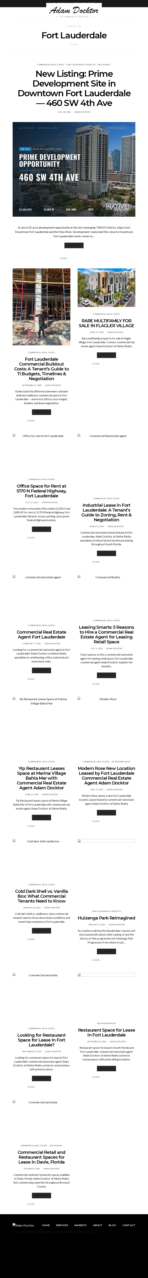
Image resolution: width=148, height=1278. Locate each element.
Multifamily (104, 64)
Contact (128, 1225)
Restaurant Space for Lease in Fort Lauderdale (106, 1032)
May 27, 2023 (97, 789)
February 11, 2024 (32, 643)
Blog (112, 1225)
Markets (80, 1225)
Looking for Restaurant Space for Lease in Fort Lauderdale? (41, 1039)
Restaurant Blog (121, 761)
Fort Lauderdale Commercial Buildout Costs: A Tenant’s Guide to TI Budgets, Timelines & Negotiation (41, 369)
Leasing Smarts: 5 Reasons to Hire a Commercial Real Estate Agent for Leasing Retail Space (106, 634)
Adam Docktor (82, 112)
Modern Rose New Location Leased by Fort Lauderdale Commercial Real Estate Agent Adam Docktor (106, 776)
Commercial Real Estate (50, 64)
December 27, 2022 (32, 1051)
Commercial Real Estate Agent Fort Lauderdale (41, 634)
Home (46, 1225)
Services (62, 1225)
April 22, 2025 (97, 332)
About (97, 1225)
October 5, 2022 (32, 1169)
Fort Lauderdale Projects (80, 64)
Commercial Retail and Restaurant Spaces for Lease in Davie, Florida (41, 1157)
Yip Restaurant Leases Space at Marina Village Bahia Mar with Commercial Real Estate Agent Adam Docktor (41, 778)
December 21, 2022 (96, 1041)
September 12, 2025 (32, 385)
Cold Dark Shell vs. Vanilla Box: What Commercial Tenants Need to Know (41, 896)
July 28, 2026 (64, 112)
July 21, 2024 (31, 502)
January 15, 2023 (96, 924)
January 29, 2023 (31, 907)
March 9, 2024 (97, 526)
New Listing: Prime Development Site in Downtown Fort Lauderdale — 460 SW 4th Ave (74, 88)
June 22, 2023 (31, 794)
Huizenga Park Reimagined (106, 918)
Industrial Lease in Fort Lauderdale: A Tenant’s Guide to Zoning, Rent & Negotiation (106, 512)
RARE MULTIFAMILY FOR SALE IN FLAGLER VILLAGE (106, 323)
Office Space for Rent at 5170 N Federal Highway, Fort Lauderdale (41, 490)
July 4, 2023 (97, 648)
